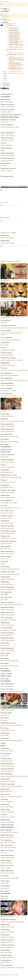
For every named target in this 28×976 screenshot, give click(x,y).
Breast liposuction (5, 868)
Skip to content (5, 1)
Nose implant (4, 122)
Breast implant (4, 345)
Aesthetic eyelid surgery (7, 135)
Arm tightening (5, 730)
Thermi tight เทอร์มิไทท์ (15, 37)
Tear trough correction (7, 513)
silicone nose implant (6, 145)
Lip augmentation (5, 280)
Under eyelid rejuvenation (8, 533)
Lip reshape (4, 165)
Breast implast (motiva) (7, 472)
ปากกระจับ (3, 411)
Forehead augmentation (7, 355)
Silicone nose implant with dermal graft (11, 725)
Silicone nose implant (6, 171)
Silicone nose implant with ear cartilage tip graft (14, 328)
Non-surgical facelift (6, 508)
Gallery (5, 73)
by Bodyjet (13, 538)
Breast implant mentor (7, 487)
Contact (5, 75)
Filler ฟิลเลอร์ (12, 25)
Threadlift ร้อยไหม (14, 27)
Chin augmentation (6, 548)
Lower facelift (4, 457)
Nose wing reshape (6, 112)
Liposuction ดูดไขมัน (14, 68)
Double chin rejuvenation (7, 107)
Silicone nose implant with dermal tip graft (12, 421)
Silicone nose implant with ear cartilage (11, 360)
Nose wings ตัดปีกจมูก (15, 63)
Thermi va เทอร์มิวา (14, 44)
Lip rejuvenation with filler (8, 350)
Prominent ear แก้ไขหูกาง (15, 70)
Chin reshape (4, 599)
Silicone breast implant (7, 238)
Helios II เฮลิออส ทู (14, 34)
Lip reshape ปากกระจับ (15, 67)
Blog (4, 71)
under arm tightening (6, 127)
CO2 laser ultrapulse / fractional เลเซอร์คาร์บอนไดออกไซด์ (15, 40)
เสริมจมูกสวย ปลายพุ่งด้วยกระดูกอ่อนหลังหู (11, 796)
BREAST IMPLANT (5, 217)
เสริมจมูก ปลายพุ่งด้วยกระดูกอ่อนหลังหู (10, 340)
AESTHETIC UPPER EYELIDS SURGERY (10, 261)
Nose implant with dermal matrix (9, 375)
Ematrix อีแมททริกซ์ (14, 35)
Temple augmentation (6, 863)
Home (5, 15)
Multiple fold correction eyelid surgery (11, 477)
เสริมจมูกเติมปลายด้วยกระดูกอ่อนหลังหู (10, 569)
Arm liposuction (5, 317)
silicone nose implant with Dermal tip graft (12, 691)
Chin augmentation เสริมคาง (16, 73)
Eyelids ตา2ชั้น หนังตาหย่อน (16, 53)
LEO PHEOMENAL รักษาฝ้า (16, 47)
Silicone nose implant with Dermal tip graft (12, 922)
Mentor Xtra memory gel (7, 686)
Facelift (2, 150)
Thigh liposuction (5, 538)
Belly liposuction (5, 715)
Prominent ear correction (7, 482)
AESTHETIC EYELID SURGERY (8, 233)
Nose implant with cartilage (8, 391)
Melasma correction (6, 518)
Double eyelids (5, 883)
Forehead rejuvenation (7, 160)
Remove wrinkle (5, 962)
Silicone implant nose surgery (9, 503)
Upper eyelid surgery (6, 101)
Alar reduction (4, 898)
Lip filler (3, 564)
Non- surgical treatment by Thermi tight (11, 604)
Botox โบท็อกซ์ (13, 23)
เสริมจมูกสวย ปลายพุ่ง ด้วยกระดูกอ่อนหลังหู (11, 786)
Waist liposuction (5, 645)
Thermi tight (4, 202)
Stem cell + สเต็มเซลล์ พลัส (16, 46)
